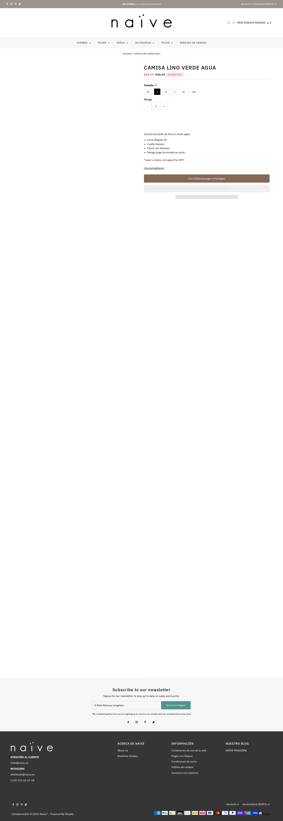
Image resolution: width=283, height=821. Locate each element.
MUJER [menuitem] (102, 42)
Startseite (127, 53)
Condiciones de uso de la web (188, 750)
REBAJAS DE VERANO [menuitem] (193, 42)
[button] (207, 188)
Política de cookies (182, 767)
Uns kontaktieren (154, 168)
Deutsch (245, 3)
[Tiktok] (19, 4)
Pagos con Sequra (182, 756)
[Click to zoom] (133, 69)
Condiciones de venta (184, 761)
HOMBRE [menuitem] (82, 42)
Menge (148, 99)
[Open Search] (229, 22)
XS (148, 91)
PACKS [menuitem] (165, 42)
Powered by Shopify (62, 814)
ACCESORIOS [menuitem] (143, 42)
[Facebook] (7, 4)
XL (183, 91)
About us (122, 750)
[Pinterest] (15, 4)
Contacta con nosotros (184, 772)
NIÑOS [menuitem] (121, 42)
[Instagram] (11, 4)
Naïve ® (44, 814)
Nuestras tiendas (127, 756)
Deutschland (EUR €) (263, 3)
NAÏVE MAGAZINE (236, 750)
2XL (194, 91)
